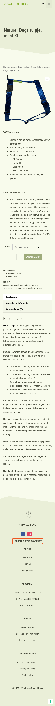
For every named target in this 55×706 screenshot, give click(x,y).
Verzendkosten (27, 627)
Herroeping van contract (28, 541)
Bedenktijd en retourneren (27, 634)
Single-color (12, 288)
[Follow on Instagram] (30, 534)
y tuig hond (38, 288)
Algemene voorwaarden (27, 662)
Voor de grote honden (25, 288)
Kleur (7, 246)
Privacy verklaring (27, 669)
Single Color (36, 67)
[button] (47, 79)
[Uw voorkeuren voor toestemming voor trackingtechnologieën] (50, 701)
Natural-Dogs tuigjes (20, 67)
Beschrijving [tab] (11, 297)
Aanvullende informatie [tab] (16, 303)
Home (6, 67)
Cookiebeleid (27, 675)
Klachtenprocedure (27, 640)
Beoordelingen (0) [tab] (14, 309)
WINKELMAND (33, 257)
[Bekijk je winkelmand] (43, 4)
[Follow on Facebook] (23, 534)
